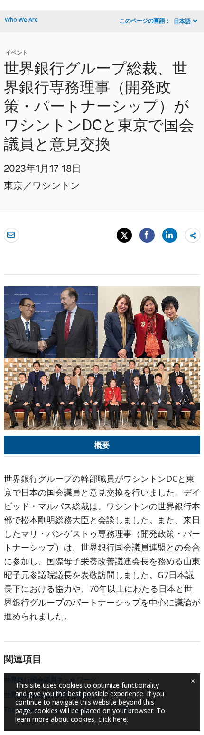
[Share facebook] (147, 235)
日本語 (182, 21)
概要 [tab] (102, 445)
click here (112, 719)
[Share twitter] (124, 235)
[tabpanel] (102, 551)
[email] (11, 234)
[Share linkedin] (169, 235)
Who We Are (21, 20)
